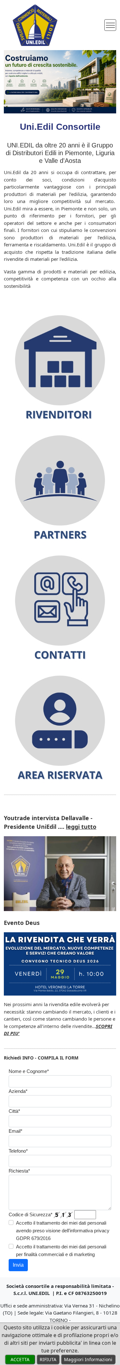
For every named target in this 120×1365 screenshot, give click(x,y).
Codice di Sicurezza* (30, 1214)
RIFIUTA (48, 1359)
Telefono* (18, 1151)
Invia (18, 1265)
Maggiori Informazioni (88, 1359)
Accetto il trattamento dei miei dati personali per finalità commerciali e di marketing (61, 1250)
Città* (14, 1111)
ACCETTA (20, 1359)
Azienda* (18, 1091)
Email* (15, 1131)
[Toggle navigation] (110, 25)
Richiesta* (19, 1171)
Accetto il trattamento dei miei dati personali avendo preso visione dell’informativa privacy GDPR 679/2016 (62, 1230)
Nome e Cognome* (29, 1071)
